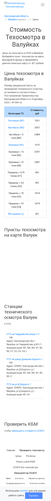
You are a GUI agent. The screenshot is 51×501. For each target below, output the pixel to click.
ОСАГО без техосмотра (25, 467)
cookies (24, 490)
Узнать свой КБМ (25, 461)
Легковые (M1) (16, 120)
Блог (8, 478)
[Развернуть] (43, 5)
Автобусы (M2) (16, 127)
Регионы (31, 456)
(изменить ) (23, 20)
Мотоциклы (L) (16, 214)
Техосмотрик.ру (15, 6)
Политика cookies (37, 483)
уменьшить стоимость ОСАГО (28, 430)
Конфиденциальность (15, 483)
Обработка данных (36, 478)
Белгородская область (16, 16)
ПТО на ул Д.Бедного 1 (19, 384)
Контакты (19, 478)
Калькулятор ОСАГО (25, 473)
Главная (11, 450)
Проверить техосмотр (31, 450)
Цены (18, 456)
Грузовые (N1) (16, 145)
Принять (34, 495)
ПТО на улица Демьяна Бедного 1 (25, 359)
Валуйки (12, 19)
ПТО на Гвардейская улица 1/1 (23, 334)
